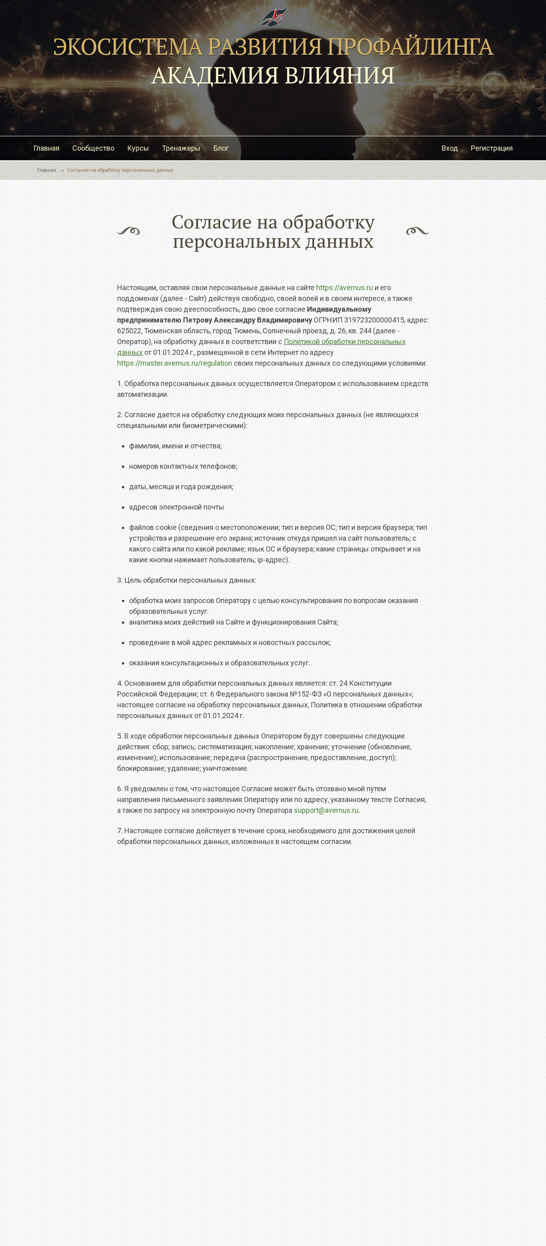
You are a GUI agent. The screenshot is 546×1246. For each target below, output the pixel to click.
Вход (450, 148)
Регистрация (492, 148)
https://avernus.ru (344, 287)
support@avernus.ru (326, 810)
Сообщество (93, 148)
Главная (46, 148)
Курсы (138, 148)
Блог (221, 148)
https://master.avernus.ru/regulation (174, 363)
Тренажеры (181, 148)
